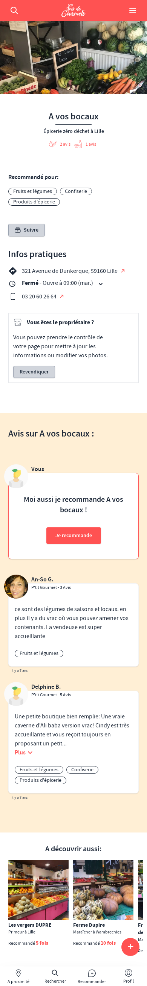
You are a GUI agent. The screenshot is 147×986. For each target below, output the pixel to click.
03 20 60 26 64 (40, 297)
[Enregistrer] (60, 868)
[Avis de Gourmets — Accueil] (73, 10)
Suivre (31, 230)
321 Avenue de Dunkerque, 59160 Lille (70, 271)
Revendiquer (34, 372)
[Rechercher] (14, 10)
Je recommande (73, 535)
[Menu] (132, 10)
